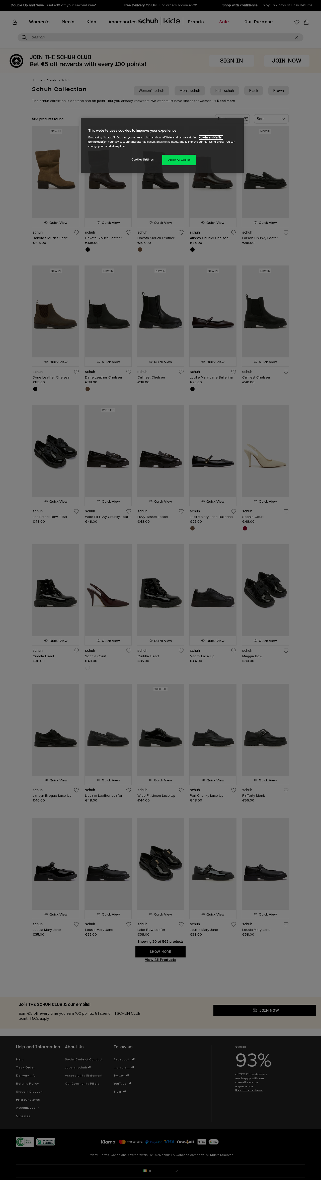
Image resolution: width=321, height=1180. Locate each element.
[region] (162, 145)
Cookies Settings (142, 159)
